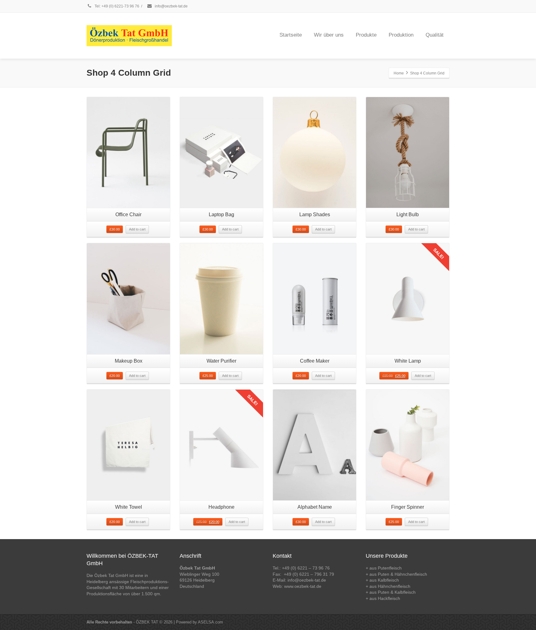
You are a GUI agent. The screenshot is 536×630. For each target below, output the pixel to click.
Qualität (435, 35)
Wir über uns (329, 35)
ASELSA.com (210, 622)
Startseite (290, 35)
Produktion (401, 35)
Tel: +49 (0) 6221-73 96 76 (116, 6)
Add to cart (137, 229)
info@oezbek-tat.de (171, 6)
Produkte (366, 35)
